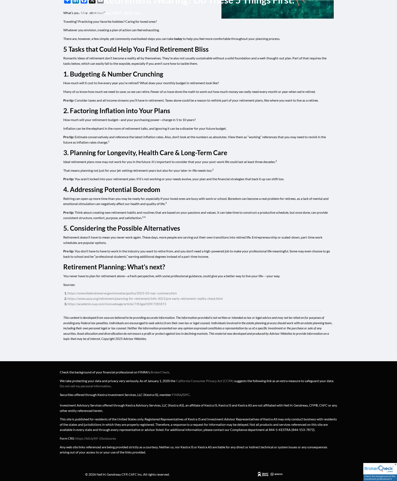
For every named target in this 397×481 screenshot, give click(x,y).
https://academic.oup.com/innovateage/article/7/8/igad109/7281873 (116, 304)
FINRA (177, 395)
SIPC (186, 395)
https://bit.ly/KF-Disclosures (95, 438)
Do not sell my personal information (85, 386)
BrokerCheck (160, 372)
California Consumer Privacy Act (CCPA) (205, 381)
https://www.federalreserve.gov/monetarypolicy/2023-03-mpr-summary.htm (122, 293)
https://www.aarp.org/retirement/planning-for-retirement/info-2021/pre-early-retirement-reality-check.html (145, 298)
